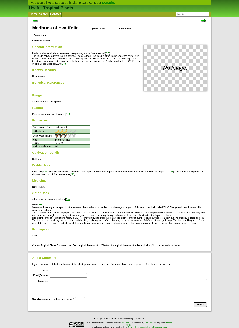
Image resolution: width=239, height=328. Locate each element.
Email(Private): (40, 275)
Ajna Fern (148, 323)
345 (107, 53)
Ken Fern (125, 323)
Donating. (109, 2)
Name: (45, 270)
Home (34, 14)
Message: (43, 281)
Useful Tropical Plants (51, 7)
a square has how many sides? (53, 299)
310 (68, 114)
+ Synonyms (39, 35)
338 (64, 63)
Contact (55, 14)
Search (44, 14)
